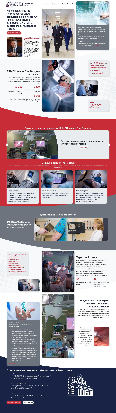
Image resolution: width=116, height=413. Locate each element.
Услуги (64, 4)
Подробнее (96, 45)
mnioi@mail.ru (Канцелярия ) (21, 388)
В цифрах (75, 4)
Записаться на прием (13, 32)
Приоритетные (56, 4)
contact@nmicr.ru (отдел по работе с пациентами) (29, 386)
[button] (7, 144)
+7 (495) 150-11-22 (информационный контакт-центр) (31, 376)
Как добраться (28, 402)
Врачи (69, 4)
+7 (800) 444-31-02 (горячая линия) (24, 378)
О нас (80, 4)
